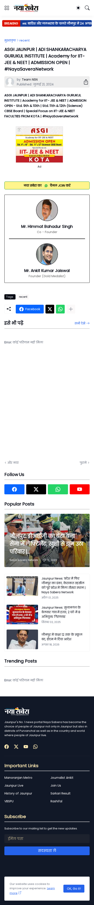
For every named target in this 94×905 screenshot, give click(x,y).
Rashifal (56, 801)
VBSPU (9, 801)
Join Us (55, 785)
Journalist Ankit (61, 777)
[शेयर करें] (84, 82)
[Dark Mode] (78, 7)
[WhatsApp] (60, 309)
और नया (13, 462)
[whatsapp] (58, 489)
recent (24, 40)
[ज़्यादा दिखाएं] (70, 309)
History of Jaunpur (18, 793)
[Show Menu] (7, 7)
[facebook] (14, 489)
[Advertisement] (47, 405)
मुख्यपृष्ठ (10, 40)
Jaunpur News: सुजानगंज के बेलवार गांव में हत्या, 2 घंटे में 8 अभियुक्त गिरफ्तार (61, 612)
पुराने (83, 462)
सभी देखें (80, 323)
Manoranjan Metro (18, 777)
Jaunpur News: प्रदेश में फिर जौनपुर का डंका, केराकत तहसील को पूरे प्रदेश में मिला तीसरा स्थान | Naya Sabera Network (63, 585)
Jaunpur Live (13, 785)
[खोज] (87, 7)
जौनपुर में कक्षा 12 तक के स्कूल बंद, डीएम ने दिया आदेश (62, 636)
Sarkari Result (60, 793)
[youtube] (80, 489)
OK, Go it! (74, 888)
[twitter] (36, 489)
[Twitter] (49, 309)
